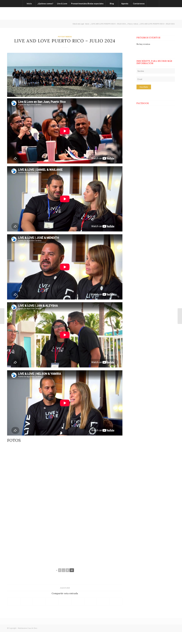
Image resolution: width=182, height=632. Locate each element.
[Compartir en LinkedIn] (65, 601)
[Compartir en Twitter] (26, 601)
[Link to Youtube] (173, 13)
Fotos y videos (65, 37)
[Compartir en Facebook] (13, 601)
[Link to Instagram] (168, 13)
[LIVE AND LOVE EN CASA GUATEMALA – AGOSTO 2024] (180, 316)
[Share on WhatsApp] (39, 601)
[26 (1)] (64, 75)
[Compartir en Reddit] (77, 601)
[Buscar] (152, 3)
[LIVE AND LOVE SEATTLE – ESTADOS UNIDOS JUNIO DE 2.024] (2, 316)
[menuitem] (29, 3)
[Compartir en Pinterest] (52, 601)
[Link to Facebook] (160, 13)
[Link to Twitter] (164, 13)
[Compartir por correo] (90, 601)
